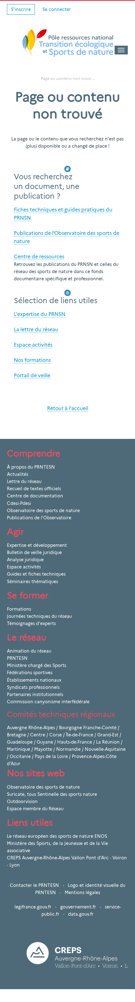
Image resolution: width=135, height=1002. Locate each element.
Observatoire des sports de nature (43, 510)
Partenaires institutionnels (35, 694)
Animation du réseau (29, 651)
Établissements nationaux (34, 680)
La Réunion (108, 742)
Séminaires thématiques (32, 581)
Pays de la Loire (51, 756)
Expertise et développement (37, 545)
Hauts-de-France (74, 742)
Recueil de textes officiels (34, 488)
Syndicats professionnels (33, 687)
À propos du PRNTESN (31, 467)
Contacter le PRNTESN (34, 885)
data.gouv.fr (81, 914)
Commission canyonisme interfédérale (48, 701)
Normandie (68, 749)
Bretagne (16, 734)
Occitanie (20, 756)
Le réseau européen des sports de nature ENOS (57, 836)
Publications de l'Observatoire (39, 517)
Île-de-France (79, 734)
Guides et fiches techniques (36, 574)
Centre (37, 734)
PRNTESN (17, 658)
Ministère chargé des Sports (36, 665)
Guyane (45, 742)
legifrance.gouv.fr (32, 906)
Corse (55, 734)
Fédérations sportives (29, 672)
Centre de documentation (35, 495)
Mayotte (43, 749)
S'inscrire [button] (21, 9)
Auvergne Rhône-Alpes (31, 727)
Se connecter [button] (56, 9)
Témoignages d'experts (31, 623)
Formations (19, 609)
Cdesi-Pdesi (19, 503)
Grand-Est (107, 734)
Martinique (18, 749)
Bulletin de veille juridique (34, 552)
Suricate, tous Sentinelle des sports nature (52, 794)
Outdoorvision (22, 801)
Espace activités (24, 566)
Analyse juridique (25, 559)
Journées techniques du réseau (39, 616)
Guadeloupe (20, 742)
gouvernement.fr (78, 906)
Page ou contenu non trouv (65, 78)
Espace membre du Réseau (35, 808)
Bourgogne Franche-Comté (87, 727)
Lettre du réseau (24, 481)
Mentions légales (82, 892)
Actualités (17, 474)
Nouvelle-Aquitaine (105, 749)
